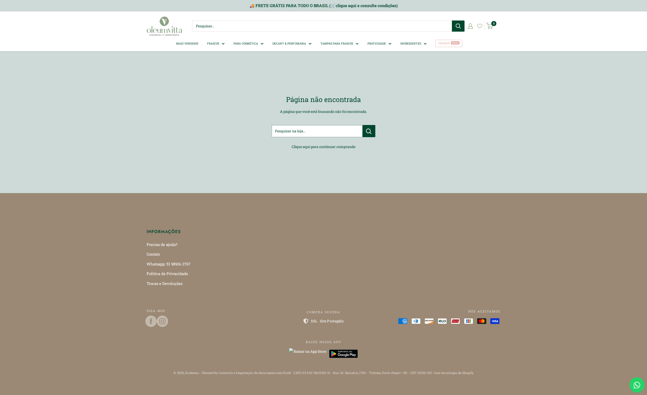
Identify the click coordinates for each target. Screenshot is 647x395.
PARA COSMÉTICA (246, 43)
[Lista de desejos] (479, 26)
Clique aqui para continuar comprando (324, 146)
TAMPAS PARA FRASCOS (336, 43)
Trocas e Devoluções (164, 283)
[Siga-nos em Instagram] (162, 321)
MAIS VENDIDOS (187, 43)
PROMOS (444, 43)
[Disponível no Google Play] (343, 353)
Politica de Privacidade (167, 273)
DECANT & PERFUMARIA (289, 43)
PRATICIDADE (376, 43)
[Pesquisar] (458, 26)
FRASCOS (213, 43)
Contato (153, 254)
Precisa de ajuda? (162, 244)
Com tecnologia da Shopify (454, 373)
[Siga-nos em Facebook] (151, 321)
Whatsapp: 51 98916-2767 (168, 263)
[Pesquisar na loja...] (368, 131)
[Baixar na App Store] (308, 353)
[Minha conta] (470, 26)
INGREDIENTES (410, 43)
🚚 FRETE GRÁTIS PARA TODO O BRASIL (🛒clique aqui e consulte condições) (323, 5)
